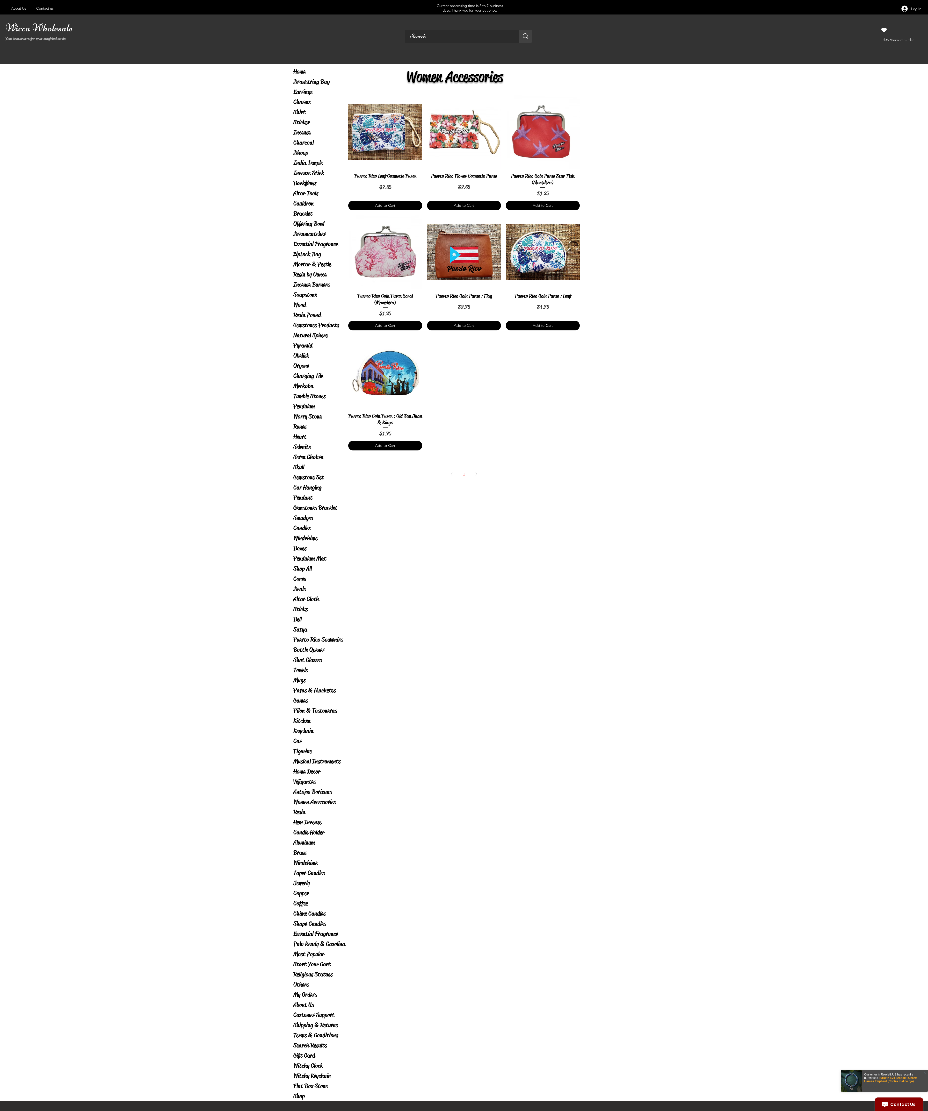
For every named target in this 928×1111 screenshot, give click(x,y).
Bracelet (302, 214)
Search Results (310, 1045)
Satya (300, 630)
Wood (299, 305)
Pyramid (302, 345)
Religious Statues (313, 974)
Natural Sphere (310, 335)
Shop (299, 1096)
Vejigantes (304, 782)
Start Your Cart (312, 964)
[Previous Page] (451, 474)
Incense (302, 132)
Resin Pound (307, 315)
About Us (303, 1005)
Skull (298, 467)
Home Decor (306, 772)
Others (301, 985)
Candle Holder (308, 832)
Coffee (300, 903)
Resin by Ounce (309, 274)
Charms (302, 102)
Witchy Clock (308, 1066)
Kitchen (302, 721)
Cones (299, 579)
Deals (299, 589)
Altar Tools (305, 193)
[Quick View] (385, 132)
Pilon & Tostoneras (315, 711)
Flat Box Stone (310, 1086)
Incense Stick (308, 173)
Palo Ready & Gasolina (319, 944)
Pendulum (304, 406)
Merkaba (303, 386)
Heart (299, 437)
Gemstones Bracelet (315, 508)
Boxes (299, 548)
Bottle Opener (309, 650)
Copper (301, 893)
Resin (299, 812)
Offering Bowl (308, 224)
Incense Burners (311, 285)
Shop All (302, 569)
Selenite (302, 447)
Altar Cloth (306, 599)
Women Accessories (314, 802)
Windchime (305, 538)
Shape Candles (309, 924)
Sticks (300, 609)
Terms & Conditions (315, 1035)
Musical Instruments (317, 761)
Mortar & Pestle (312, 264)
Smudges (303, 518)
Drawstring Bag (311, 82)
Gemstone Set (308, 477)
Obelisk (301, 356)
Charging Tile (308, 376)
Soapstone (305, 295)
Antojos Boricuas (312, 792)
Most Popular (308, 954)
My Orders (305, 995)
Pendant (302, 498)
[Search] (525, 36)
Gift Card (304, 1056)
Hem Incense (307, 822)
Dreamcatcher (309, 234)
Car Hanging (307, 487)
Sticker (301, 122)
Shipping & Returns (315, 1025)
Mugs (299, 680)
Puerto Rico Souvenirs (318, 640)
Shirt (299, 112)
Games (300, 701)
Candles (302, 528)
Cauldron (303, 203)
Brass (299, 853)
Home (299, 72)
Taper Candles (309, 873)
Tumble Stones (309, 396)
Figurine (302, 751)
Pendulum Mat (309, 559)
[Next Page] (476, 474)
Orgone (301, 366)
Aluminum (304, 843)
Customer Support (313, 1015)
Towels (300, 670)
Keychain (303, 731)
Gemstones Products (316, 325)
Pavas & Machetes (314, 690)
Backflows (304, 183)
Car (297, 741)
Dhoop (300, 153)
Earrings (302, 92)
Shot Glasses (307, 660)
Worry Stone (307, 416)
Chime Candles (309, 914)
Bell (297, 619)
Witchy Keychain (312, 1076)
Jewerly (301, 883)
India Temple (308, 163)
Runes (299, 427)
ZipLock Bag (307, 254)
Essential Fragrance (315, 244)
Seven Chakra (308, 457)
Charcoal (303, 143)
